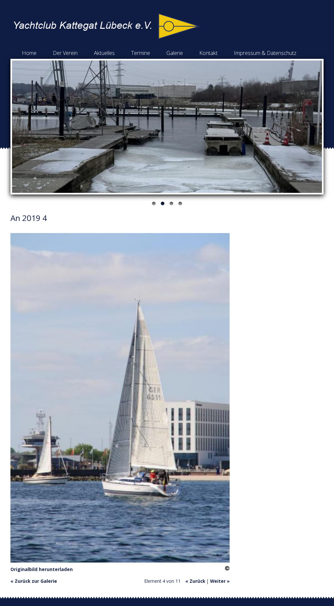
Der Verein (65, 53)
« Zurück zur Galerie (33, 581)
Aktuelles (104, 53)
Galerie (174, 53)
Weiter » (220, 581)
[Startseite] (107, 37)
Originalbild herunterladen (41, 569)
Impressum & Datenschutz (265, 53)
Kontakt (208, 53)
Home (29, 53)
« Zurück (195, 581)
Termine (140, 53)
